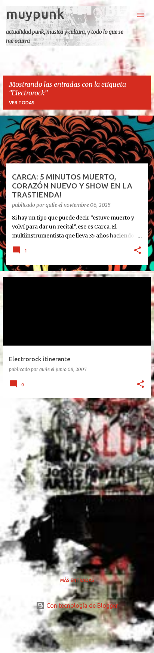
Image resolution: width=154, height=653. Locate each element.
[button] (137, 251)
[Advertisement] (77, 481)
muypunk (35, 13)
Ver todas (21, 102)
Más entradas (77, 580)
